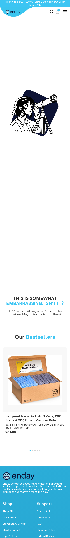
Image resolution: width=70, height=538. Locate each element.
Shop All (8, 511)
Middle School (11, 530)
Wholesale (43, 518)
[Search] (52, 11)
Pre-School (10, 518)
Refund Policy (45, 536)
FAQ (39, 524)
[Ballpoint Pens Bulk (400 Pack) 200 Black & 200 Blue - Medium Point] (35, 379)
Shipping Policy (46, 530)
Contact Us (44, 511)
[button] (30, 450)
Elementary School (14, 524)
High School (10, 536)
